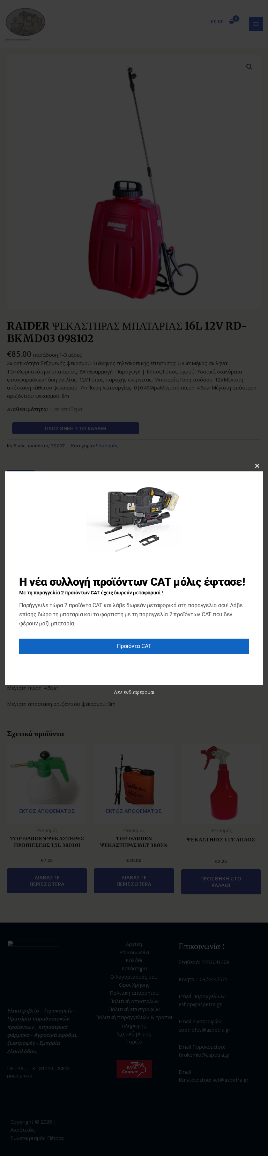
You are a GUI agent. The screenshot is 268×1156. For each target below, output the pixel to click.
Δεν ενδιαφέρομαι (134, 692)
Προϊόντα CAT (134, 646)
